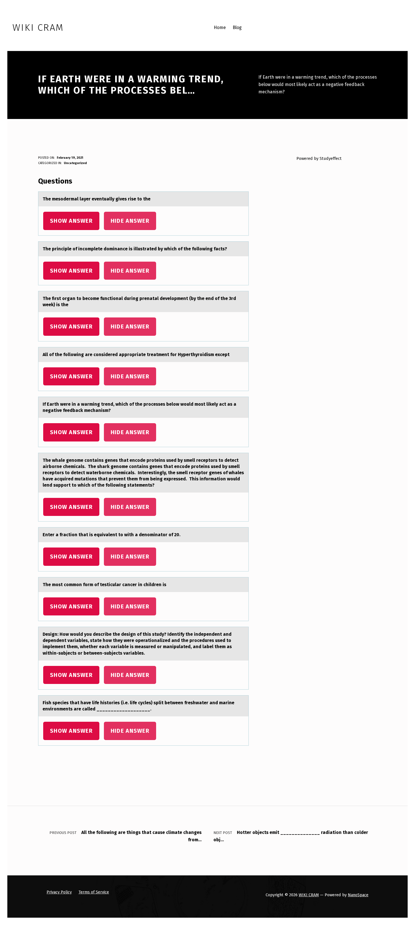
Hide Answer (130, 220)
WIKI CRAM (309, 894)
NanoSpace (358, 894)
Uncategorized (75, 163)
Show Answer (71, 220)
